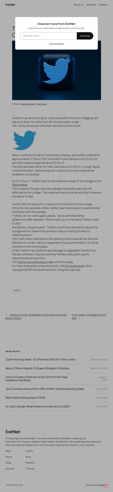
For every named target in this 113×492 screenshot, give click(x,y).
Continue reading (56, 43)
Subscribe (85, 35)
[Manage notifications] (106, 486)
